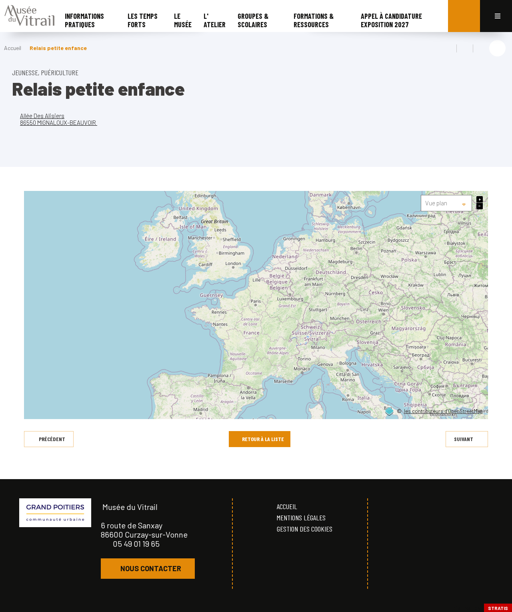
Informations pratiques (84, 20)
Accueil (12, 47)
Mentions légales (301, 517)
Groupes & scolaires (253, 20)
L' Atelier (215, 20)
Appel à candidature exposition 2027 (391, 20)
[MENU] (496, 16)
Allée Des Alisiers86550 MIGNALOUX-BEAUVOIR (58, 119)
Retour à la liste (263, 438)
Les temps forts (143, 20)
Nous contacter (150, 568)
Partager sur (497, 48)
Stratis (498, 608)
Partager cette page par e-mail (481, 48)
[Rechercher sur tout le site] (464, 16)
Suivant (463, 438)
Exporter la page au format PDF (465, 48)
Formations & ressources (314, 20)
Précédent (52, 438)
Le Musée (183, 20)
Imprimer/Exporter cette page (448, 48)
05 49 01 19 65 (136, 543)
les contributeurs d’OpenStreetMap (443, 411)
